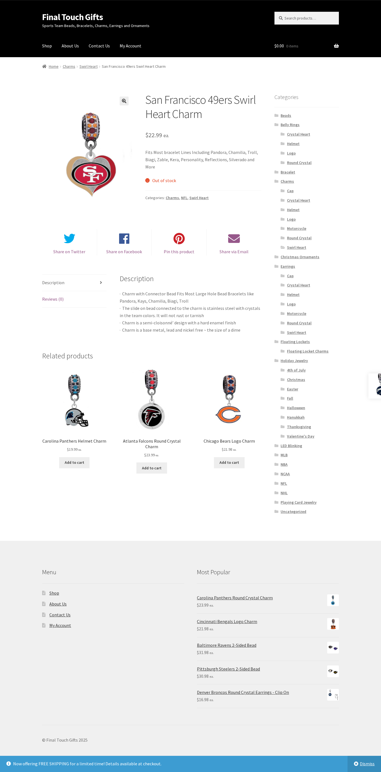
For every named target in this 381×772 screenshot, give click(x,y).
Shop (47, 46)
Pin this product (179, 251)
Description (53, 282)
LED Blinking (291, 445)
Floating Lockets (295, 341)
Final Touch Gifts (72, 17)
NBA (284, 464)
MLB (284, 454)
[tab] (74, 283)
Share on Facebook (124, 251)
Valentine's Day (300, 436)
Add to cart (74, 462)
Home (54, 66)
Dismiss (367, 763)
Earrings (288, 266)
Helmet (293, 143)
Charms (69, 66)
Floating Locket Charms (308, 351)
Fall (290, 398)
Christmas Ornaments (300, 256)
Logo (291, 153)
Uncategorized (293, 511)
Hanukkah (296, 417)
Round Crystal (299, 162)
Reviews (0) (53, 299)
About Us (70, 46)
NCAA (285, 473)
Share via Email (234, 251)
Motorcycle (296, 228)
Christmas (296, 379)
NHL (284, 492)
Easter (292, 389)
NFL (184, 197)
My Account (130, 46)
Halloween (296, 407)
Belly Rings (290, 124)
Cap (290, 190)
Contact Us (99, 46)
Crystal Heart (298, 134)
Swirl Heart (88, 66)
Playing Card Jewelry (299, 502)
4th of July (296, 370)
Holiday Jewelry (294, 360)
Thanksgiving (299, 426)
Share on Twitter (69, 251)
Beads (286, 115)
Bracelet (288, 172)
